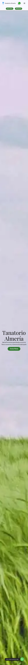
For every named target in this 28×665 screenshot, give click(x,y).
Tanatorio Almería (10, 3)
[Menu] (24, 2)
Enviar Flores (9, 8)
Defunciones (18, 8)
